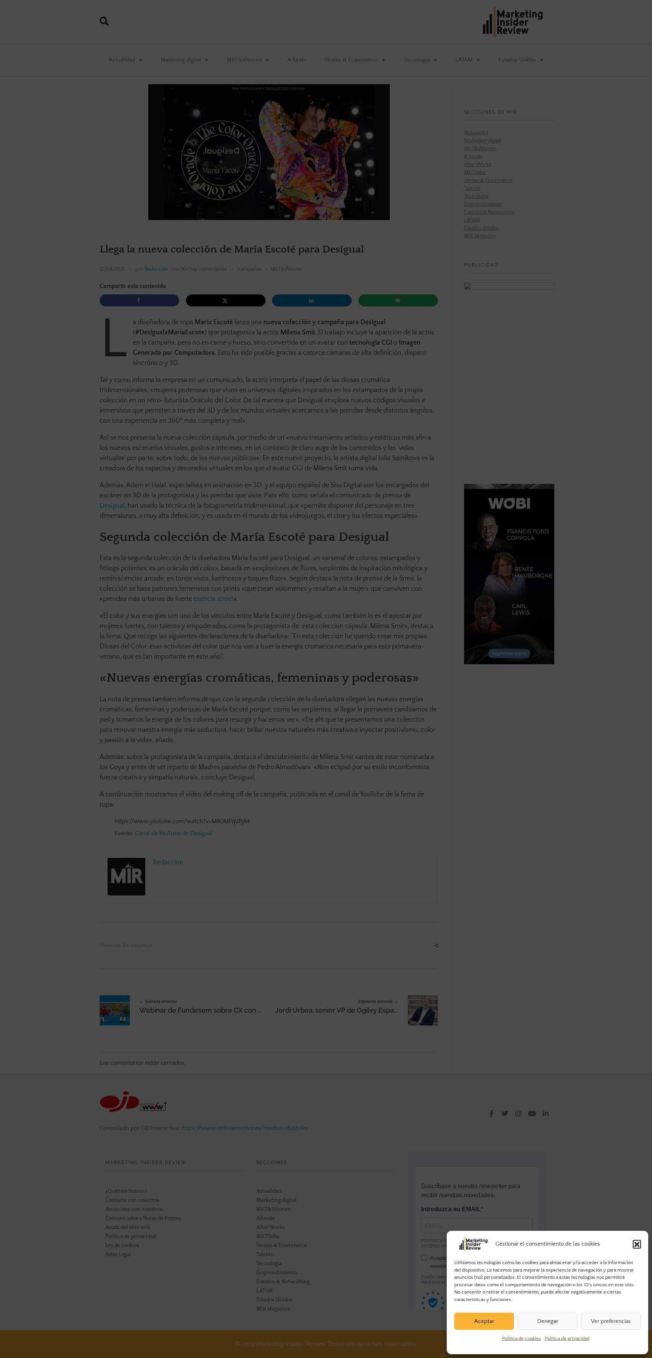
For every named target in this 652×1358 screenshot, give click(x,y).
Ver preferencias (611, 1321)
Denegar (547, 1321)
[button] (637, 1244)
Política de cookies (521, 1338)
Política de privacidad (567, 1338)
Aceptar (484, 1321)
